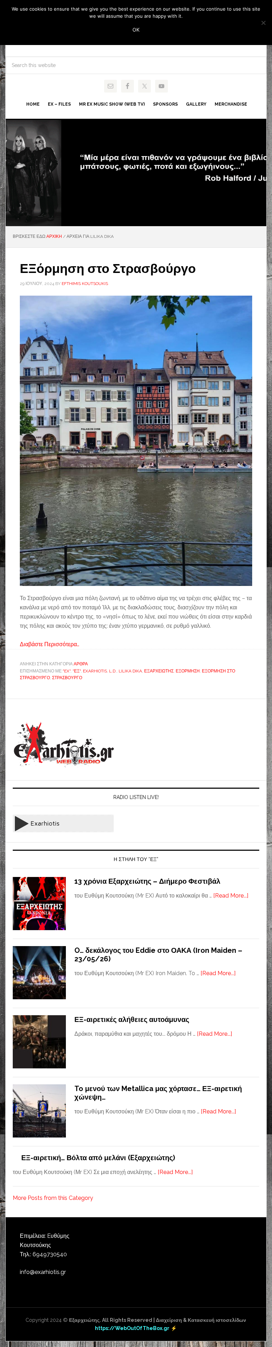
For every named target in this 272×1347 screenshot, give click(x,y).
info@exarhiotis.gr (43, 1272)
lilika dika (130, 671)
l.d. (113, 671)
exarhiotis (95, 671)
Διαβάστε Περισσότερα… (49, 644)
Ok (136, 30)
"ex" (66, 671)
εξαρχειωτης (159, 671)
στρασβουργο (67, 677)
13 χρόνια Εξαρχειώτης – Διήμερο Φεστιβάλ (147, 881)
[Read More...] (230, 895)
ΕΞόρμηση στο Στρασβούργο (108, 268)
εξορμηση (188, 671)
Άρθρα (81, 663)
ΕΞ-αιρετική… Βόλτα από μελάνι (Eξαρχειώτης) (98, 1157)
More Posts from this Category (53, 1198)
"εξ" (77, 671)
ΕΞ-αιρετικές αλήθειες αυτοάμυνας (131, 1019)
